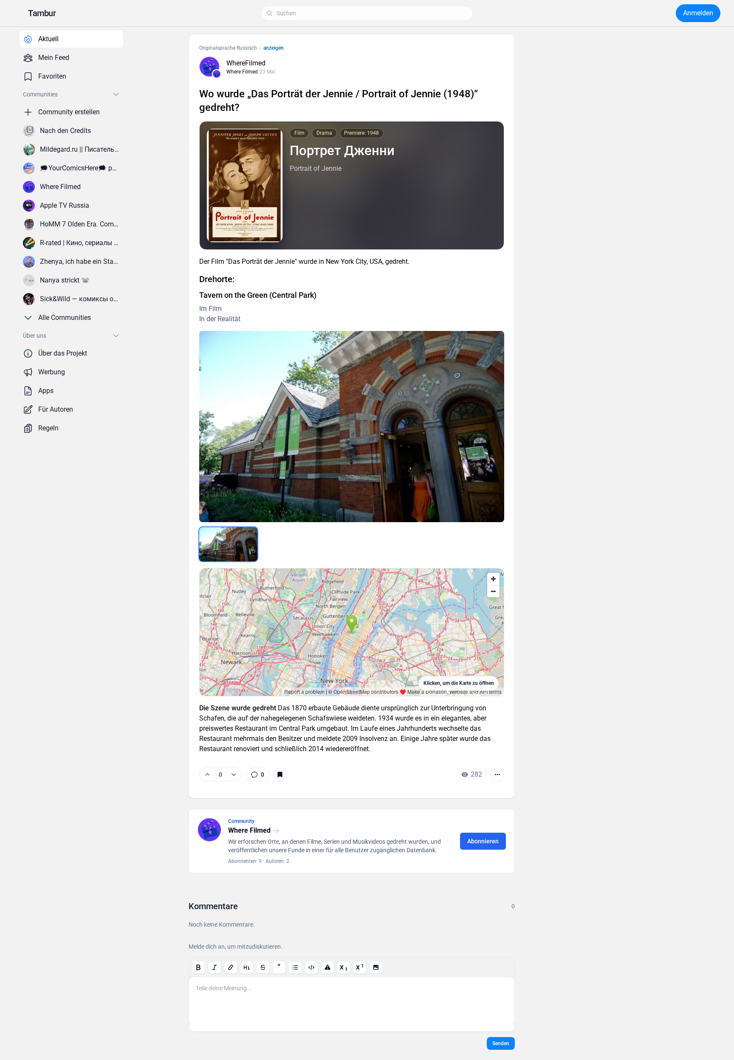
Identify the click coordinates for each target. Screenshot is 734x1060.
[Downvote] (233, 774)
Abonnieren (483, 841)
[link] (257, 774)
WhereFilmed (245, 63)
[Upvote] (207, 774)
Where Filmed (242, 72)
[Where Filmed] (216, 74)
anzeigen (273, 48)
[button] (42, 13)
